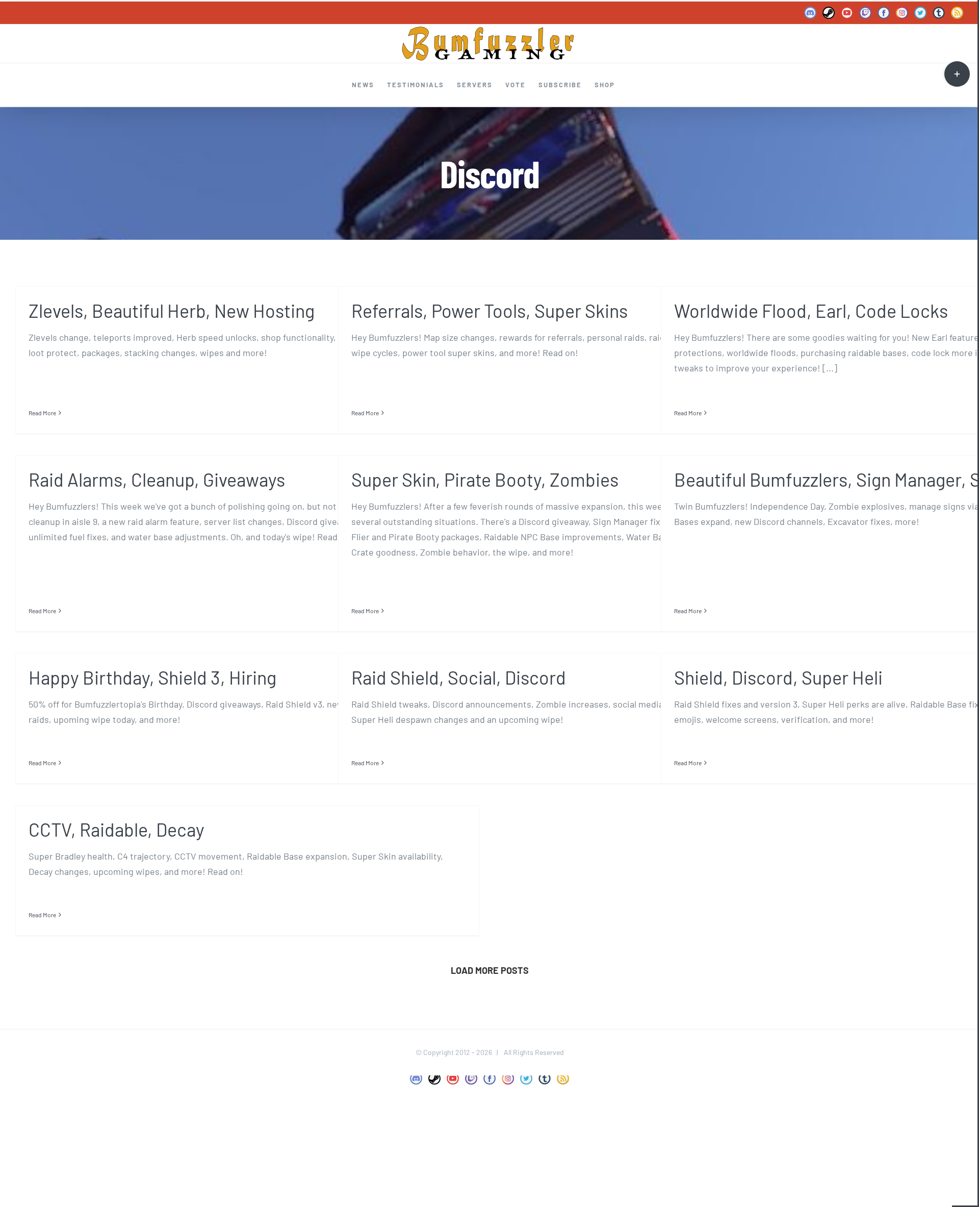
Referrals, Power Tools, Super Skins (489, 310)
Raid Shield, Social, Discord (458, 677)
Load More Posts (490, 970)
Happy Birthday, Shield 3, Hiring (152, 677)
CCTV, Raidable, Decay (116, 829)
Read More (42, 412)
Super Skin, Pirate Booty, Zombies (485, 479)
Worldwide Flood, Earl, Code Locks (811, 310)
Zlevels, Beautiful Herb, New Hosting (172, 310)
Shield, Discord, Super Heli (778, 677)
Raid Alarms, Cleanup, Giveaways (157, 479)
